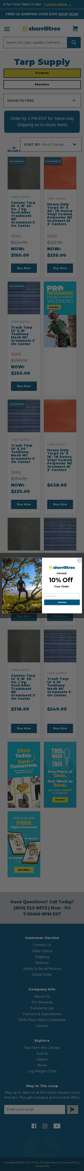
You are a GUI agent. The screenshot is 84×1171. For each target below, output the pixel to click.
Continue (62, 602)
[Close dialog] (79, 560)
